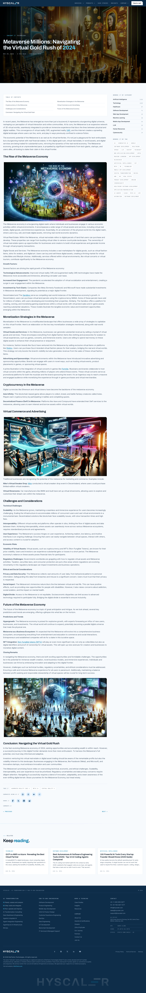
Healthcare (136, 146)
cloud (126, 193)
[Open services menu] (83, 3)
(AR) (68, 130)
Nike (30, 483)
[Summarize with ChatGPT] (23, 794)
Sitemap (140, 951)
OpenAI (116, 150)
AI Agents (117, 193)
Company (124, 3)
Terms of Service (131, 951)
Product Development (121, 180)
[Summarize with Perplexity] (28, 794)
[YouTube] (80, 951)
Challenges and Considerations (16, 109)
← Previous (7, 811)
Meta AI (133, 193)
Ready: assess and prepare (13, 902)
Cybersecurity (119, 183)
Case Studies (103, 3)
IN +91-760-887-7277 (117, 905)
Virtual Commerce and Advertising (68, 105)
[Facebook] (13, 801)
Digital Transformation (122, 173)
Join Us (77, 940)
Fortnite (65, 369)
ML (120, 166)
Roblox (9, 348)
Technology (21, 35)
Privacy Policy (120, 951)
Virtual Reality (48, 788)
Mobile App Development (122, 170)
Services (78, 3)
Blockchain (118, 159)
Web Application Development (124, 153)
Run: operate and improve (12, 909)
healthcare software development (126, 186)
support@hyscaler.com (117, 913)
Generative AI (123, 143)
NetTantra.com (18, 966)
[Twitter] (18, 801)
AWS (115, 176)
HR (120, 176)
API (139, 193)
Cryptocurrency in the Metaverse (16, 105)
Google (133, 143)
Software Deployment (132, 196)
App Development (135, 156)
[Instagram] (61, 951)
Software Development (121, 146)
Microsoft (138, 150)
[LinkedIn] (24, 801)
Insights (114, 3)
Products (89, 3)
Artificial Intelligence (123, 163)
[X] (67, 951)
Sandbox (27, 295)
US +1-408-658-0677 (117, 902)
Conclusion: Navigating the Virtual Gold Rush (20, 112)
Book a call (137, 3)
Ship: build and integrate (12, 905)
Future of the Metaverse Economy (68, 109)
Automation (118, 196)
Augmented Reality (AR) (20, 788)
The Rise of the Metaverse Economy (17, 101)
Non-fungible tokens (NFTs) (30, 642)
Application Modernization (123, 189)
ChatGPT (129, 150)
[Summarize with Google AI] (34, 794)
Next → (104, 811)
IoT (135, 163)
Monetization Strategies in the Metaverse (70, 101)
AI (115, 143)
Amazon (133, 180)
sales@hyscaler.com (117, 910)
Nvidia (136, 173)
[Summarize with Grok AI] (39, 794)
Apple (139, 153)
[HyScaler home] (11, 3)
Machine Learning (120, 156)
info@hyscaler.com (116, 907)
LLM (122, 150)
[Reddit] (29, 801)
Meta (35, 788)
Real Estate (127, 176)
